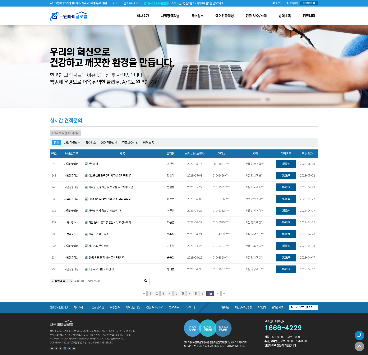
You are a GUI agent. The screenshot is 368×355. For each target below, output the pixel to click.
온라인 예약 (277, 307)
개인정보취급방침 (243, 307)
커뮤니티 (309, 16)
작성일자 (307, 153)
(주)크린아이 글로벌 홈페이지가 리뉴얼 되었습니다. (81, 3)
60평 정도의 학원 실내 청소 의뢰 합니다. (109, 199)
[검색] (145, 281)
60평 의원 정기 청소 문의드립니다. (106, 257)
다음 (218, 293)
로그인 (278, 3)
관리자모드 (308, 3)
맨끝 (224, 293)
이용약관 (225, 307)
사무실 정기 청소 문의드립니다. (105, 210)
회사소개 (143, 16)
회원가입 (293, 3)
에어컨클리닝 (224, 16)
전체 (56, 142)
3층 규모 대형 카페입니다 (101, 269)
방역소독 (285, 16)
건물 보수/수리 (256, 16)
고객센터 (261, 307)
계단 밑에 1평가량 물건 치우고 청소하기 (109, 222)
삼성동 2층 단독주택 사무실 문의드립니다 (110, 175)
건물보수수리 (130, 142)
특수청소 (197, 16)
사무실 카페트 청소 (98, 234)
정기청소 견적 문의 (98, 245)
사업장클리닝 (170, 16)
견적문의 (93, 163)
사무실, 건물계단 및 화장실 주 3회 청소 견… (112, 187)
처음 (144, 293)
